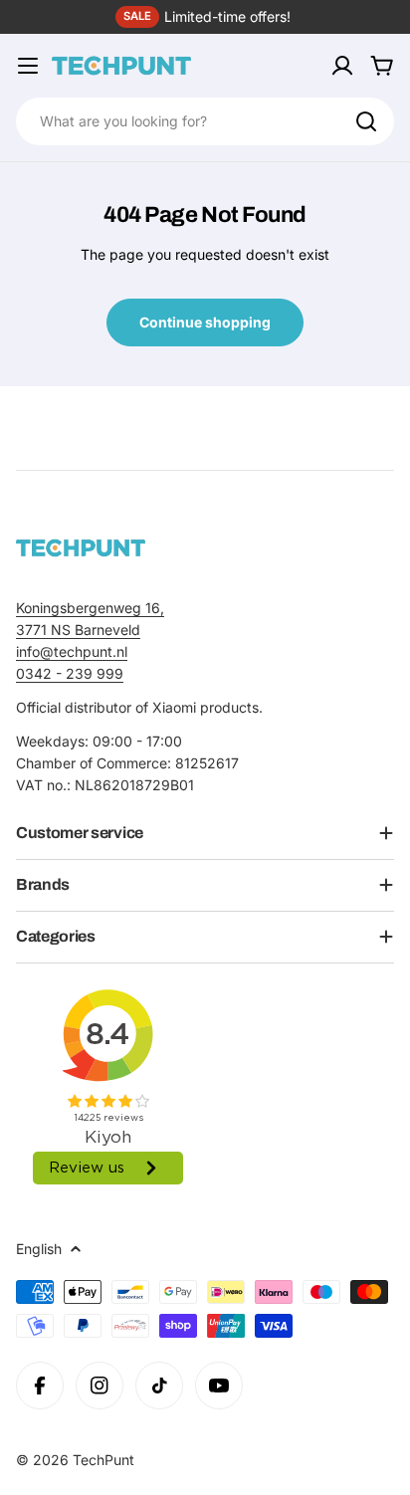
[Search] (366, 121)
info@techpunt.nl (71, 651)
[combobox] (205, 121)
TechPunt (103, 1459)
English (39, 1248)
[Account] (342, 66)
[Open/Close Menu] (28, 66)
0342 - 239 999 (69, 673)
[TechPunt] (80, 548)
